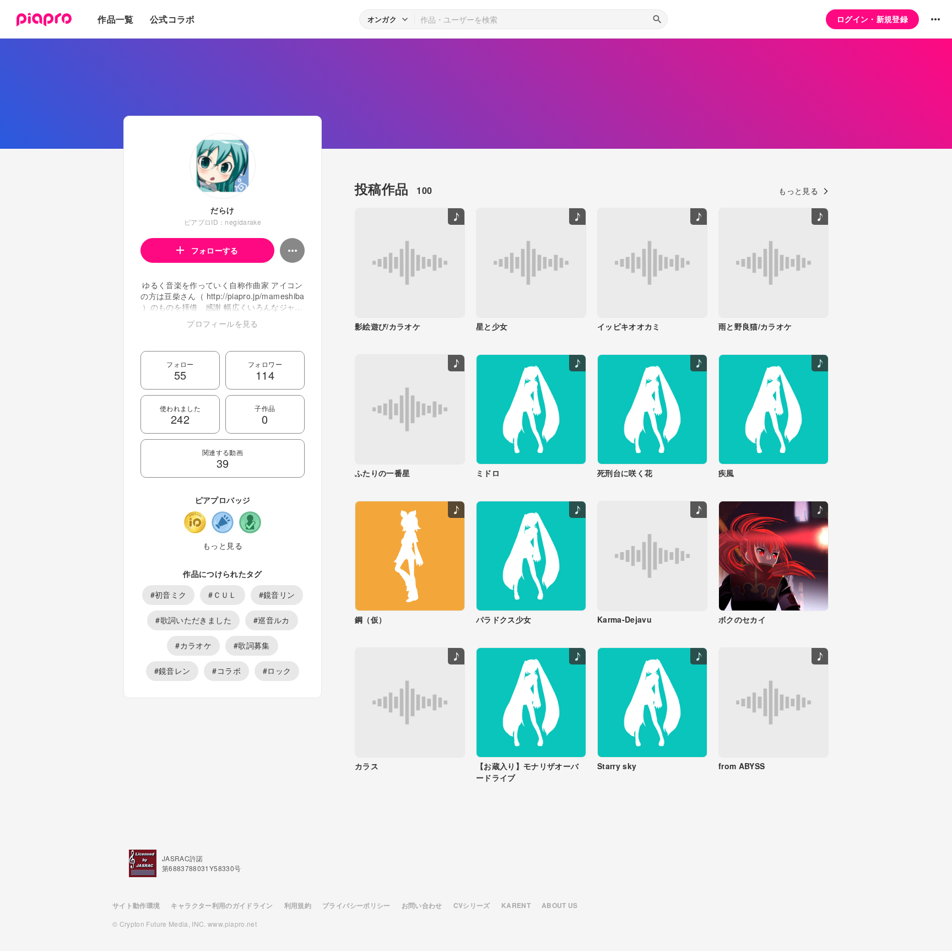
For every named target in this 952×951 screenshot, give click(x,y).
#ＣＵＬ (222, 594)
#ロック (277, 670)
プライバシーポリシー (356, 905)
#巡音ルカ (271, 619)
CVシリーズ (471, 905)
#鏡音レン (172, 670)
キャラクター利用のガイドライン (222, 905)
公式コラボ (172, 19)
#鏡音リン (277, 594)
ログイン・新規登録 (872, 18)
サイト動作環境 (136, 905)
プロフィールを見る (222, 323)
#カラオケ (193, 645)
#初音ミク (168, 594)
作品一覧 (115, 19)
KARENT (516, 905)
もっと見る (222, 545)
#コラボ (226, 670)
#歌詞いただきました (193, 619)
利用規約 (297, 905)
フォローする (215, 250)
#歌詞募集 (252, 645)
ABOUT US (560, 905)
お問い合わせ (422, 905)
